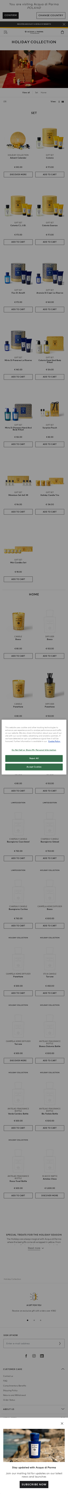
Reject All (34, 758)
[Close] (62, 1423)
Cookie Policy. (54, 741)
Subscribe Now (34, 1484)
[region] (34, 746)
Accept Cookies (34, 767)
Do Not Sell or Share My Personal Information (34, 750)
